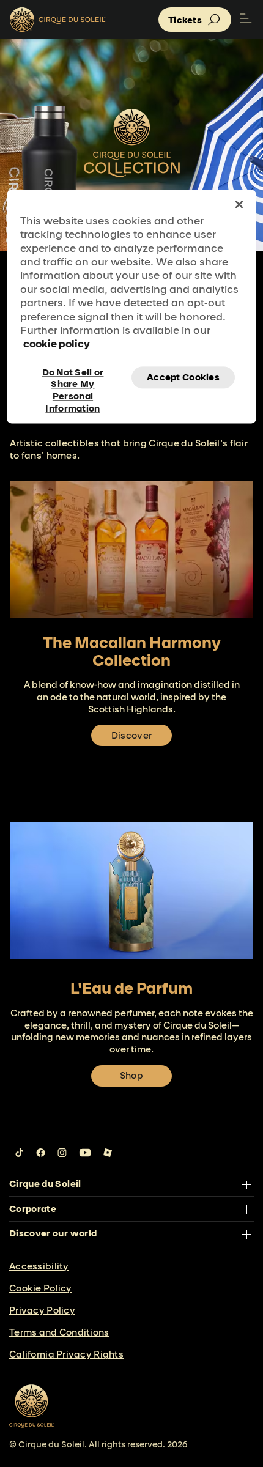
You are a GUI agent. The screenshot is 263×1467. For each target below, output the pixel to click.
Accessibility (39, 1266)
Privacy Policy (42, 1310)
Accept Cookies (183, 377)
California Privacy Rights (66, 1354)
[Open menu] (246, 19)
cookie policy (56, 344)
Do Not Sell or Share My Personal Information (73, 377)
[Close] (239, 204)
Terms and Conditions (59, 1332)
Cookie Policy (40, 1288)
